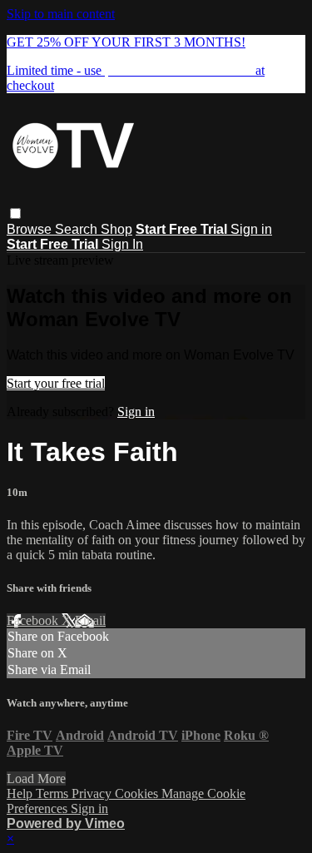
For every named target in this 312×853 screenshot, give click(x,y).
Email (90, 620)
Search (78, 229)
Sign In (122, 244)
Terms (54, 793)
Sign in (251, 229)
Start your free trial (56, 383)
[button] (15, 213)
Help (21, 793)
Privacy (93, 793)
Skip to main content (61, 14)
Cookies (138, 793)
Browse (31, 229)
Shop (116, 229)
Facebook (34, 620)
